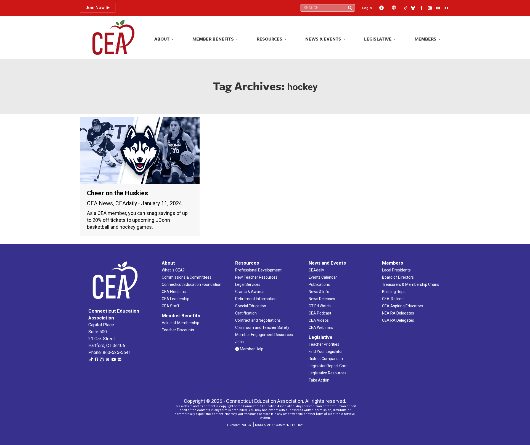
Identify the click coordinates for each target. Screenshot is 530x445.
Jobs (239, 342)
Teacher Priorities (324, 344)
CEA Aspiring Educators (402, 306)
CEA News (100, 203)
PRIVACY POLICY (239, 425)
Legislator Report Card (328, 366)
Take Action (319, 380)
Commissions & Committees (186, 277)
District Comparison (326, 358)
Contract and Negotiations (258, 320)
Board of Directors (398, 277)
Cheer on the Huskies (117, 193)
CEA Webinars (321, 327)
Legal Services (247, 284)
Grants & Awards (249, 291)
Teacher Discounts (178, 330)
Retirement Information (256, 299)
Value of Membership (180, 323)
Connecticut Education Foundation (191, 284)
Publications (319, 284)
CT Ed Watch (320, 306)
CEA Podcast (320, 313)
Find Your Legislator (326, 351)
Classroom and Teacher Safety (262, 327)
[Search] (350, 8)
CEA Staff (170, 306)
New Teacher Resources (256, 277)
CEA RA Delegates (398, 320)
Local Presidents (396, 270)
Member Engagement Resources (264, 334)
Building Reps (394, 291)
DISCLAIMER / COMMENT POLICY (279, 425)
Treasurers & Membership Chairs (410, 284)
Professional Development (258, 270)
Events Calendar (323, 277)
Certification (246, 313)
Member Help (251, 349)
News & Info (319, 291)
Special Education (250, 306)
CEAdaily (126, 203)
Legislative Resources (327, 373)
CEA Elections (174, 291)
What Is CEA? (173, 270)
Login (367, 8)
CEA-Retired (393, 299)
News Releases (322, 299)
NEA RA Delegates (398, 313)
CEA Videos (319, 320)
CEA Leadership (175, 299)
